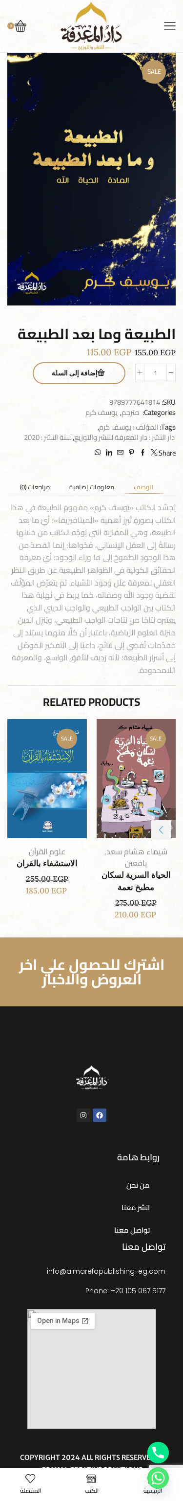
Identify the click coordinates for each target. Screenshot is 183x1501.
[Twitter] (152, 452)
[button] (161, 830)
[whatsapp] (99, 452)
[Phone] (158, 1452)
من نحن (138, 1185)
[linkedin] (109, 452)
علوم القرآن (47, 851)
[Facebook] (142, 452)
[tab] (143, 487)
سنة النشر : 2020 (48, 437)
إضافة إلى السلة (75, 373)
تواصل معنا (132, 1230)
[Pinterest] (131, 452)
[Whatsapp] (158, 1478)
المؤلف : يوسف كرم (129, 427)
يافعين (136, 863)
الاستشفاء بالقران (47, 863)
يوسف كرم (101, 412)
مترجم (131, 412)
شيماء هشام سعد (136, 851)
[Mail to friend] (120, 452)
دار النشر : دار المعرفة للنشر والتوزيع (124, 437)
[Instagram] (83, 1115)
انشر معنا (136, 1207)
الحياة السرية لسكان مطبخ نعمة (136, 881)
